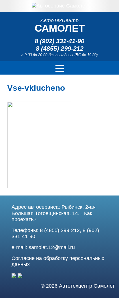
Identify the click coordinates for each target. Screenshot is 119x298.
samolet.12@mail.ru (52, 247)
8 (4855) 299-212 (59, 48)
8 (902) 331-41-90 (59, 41)
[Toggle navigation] (59, 68)
